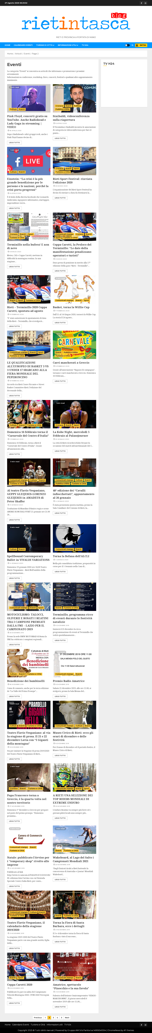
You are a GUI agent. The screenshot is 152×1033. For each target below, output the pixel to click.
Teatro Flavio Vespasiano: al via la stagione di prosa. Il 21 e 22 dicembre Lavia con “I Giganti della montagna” (28, 738)
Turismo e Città (44, 45)
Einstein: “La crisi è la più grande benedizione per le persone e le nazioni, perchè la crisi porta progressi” (27, 184)
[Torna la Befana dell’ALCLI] (74, 538)
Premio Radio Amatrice (69, 681)
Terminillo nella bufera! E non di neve (28, 246)
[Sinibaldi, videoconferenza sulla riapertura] (74, 98)
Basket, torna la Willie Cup (71, 307)
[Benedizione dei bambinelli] (28, 663)
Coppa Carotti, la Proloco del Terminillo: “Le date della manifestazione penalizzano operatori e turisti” (72, 250)
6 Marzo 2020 (15, 252)
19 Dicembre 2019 (62, 625)
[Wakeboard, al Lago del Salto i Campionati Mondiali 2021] (74, 840)
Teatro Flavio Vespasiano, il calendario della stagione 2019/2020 (26, 926)
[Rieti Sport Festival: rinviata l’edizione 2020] (74, 161)
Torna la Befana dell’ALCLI (71, 556)
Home (7, 45)
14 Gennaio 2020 (62, 501)
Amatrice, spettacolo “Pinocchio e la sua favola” (71, 986)
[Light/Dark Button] (127, 45)
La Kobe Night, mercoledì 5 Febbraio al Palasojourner (71, 433)
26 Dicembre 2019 (17, 632)
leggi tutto (14, 142)
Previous (38, 1018)
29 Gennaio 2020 (62, 439)
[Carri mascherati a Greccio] (74, 345)
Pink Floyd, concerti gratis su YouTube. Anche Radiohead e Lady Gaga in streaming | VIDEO (27, 121)
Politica (77, 106)
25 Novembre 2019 (62, 806)
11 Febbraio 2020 (17, 439)
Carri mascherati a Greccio (71, 362)
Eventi (22, 109)
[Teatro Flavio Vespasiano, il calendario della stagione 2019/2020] (28, 905)
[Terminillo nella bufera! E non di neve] (28, 227)
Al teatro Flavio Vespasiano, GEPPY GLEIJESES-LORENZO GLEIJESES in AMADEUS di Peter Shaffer (26, 496)
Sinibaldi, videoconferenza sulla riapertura (71, 117)
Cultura (13, 109)
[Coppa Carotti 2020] (28, 967)
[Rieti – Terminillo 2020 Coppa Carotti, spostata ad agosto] (28, 289)
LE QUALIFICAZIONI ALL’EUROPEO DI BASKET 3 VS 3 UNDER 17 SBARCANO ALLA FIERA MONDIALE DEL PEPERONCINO (28, 370)
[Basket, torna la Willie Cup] (74, 289)
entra (143, 45)
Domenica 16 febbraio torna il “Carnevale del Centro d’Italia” (28, 433)
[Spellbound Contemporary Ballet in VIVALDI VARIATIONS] (28, 538)
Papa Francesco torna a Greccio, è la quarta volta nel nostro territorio (26, 798)
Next (67, 1018)
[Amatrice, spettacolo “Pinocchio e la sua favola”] (74, 967)
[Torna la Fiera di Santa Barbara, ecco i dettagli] (74, 905)
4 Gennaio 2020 (61, 560)
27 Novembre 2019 (17, 806)
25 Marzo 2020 (61, 186)
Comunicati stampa (64, 234)
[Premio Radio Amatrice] (74, 663)
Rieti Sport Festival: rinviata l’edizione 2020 (72, 180)
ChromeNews (113, 1030)
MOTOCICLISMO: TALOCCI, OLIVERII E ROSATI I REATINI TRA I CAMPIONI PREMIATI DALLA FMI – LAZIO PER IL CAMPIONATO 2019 (27, 622)
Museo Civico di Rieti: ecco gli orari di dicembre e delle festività (73, 736)
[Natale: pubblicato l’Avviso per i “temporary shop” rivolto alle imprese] (28, 840)
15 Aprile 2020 (61, 123)
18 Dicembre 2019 (17, 684)
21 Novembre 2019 (17, 933)
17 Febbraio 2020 (62, 311)
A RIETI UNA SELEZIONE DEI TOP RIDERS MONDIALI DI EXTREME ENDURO (73, 798)
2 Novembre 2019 (62, 992)
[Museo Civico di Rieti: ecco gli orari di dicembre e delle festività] (74, 715)
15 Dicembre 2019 (62, 684)
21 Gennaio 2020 (16, 505)
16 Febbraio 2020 (17, 381)
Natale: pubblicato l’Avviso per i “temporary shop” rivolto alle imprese (28, 861)
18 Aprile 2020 (15, 130)
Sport (76, 168)
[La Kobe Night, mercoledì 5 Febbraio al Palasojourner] (74, 414)
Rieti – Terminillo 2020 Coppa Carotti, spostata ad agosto (27, 309)
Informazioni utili (67, 45)
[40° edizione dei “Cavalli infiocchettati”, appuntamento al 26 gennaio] (74, 472)
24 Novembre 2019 (17, 868)
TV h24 (85, 45)
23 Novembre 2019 (62, 864)
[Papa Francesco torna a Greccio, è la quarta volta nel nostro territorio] (28, 777)
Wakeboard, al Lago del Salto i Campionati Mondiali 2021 (73, 859)
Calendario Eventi (23, 45)
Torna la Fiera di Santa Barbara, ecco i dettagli (68, 924)
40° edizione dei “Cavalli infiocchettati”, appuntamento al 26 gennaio (73, 494)
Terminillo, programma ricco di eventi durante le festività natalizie (73, 618)
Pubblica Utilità (62, 109)
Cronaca (59, 106)
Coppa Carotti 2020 (19, 984)
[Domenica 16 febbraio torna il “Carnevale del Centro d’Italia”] (28, 414)
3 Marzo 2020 (61, 259)
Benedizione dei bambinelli (26, 681)
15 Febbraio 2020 (62, 366)
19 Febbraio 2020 (17, 314)
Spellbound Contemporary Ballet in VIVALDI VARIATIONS (28, 558)
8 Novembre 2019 (17, 988)
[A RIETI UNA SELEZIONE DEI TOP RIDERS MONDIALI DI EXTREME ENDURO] (74, 777)
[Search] (132, 45)
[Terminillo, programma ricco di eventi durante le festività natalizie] (74, 597)
